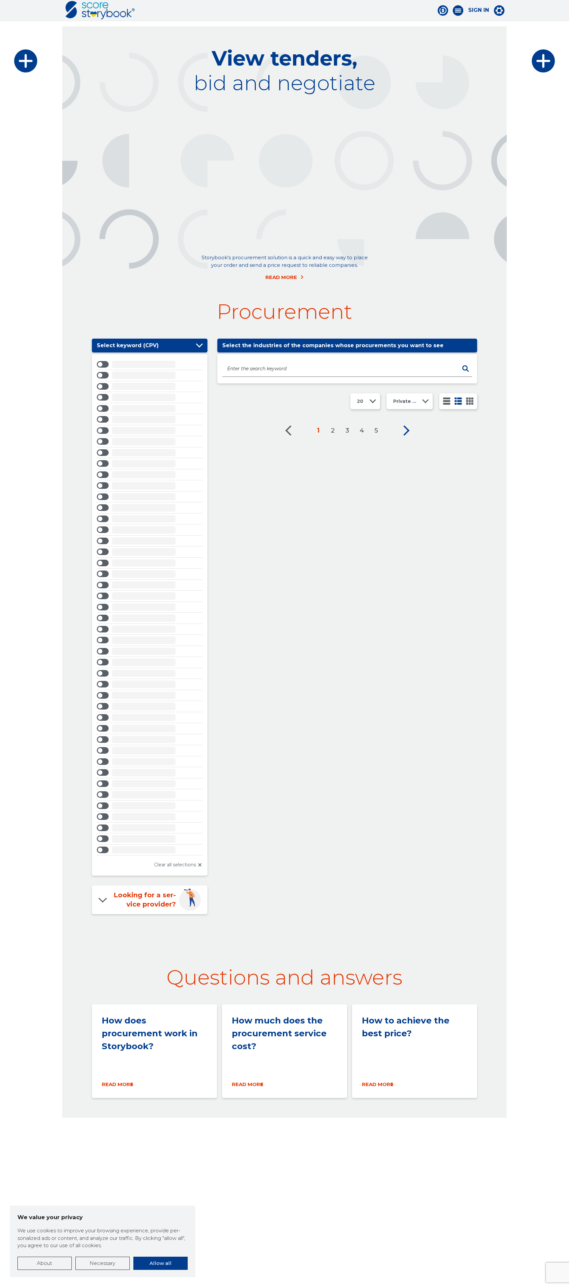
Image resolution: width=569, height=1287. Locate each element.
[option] (150, 365)
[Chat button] (443, 10)
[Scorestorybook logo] (100, 10)
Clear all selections (175, 865)
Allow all (160, 1263)
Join (206, 165)
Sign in (478, 10)
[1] (447, 401)
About (44, 1263)
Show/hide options (199, 346)
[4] (470, 401)
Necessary (102, 1263)
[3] (458, 401)
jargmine (406, 430)
